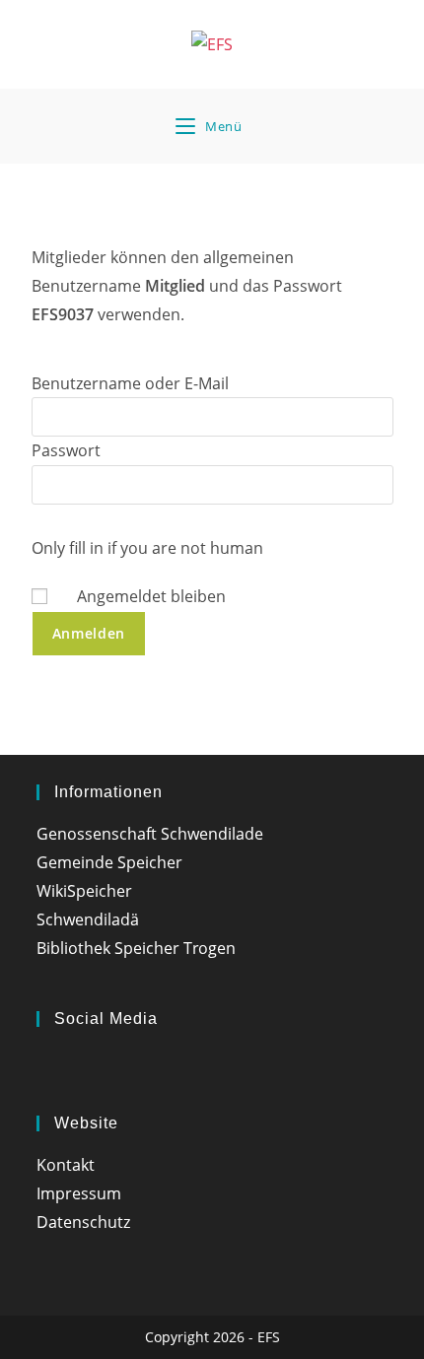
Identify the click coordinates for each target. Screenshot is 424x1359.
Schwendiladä (87, 919)
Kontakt (65, 1165)
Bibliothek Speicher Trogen (136, 948)
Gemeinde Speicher (109, 862)
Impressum (78, 1193)
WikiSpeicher (84, 891)
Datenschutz (83, 1222)
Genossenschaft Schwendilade (149, 834)
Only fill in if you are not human (147, 548)
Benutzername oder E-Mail (130, 383)
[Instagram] (44, 1066)
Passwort (66, 450)
